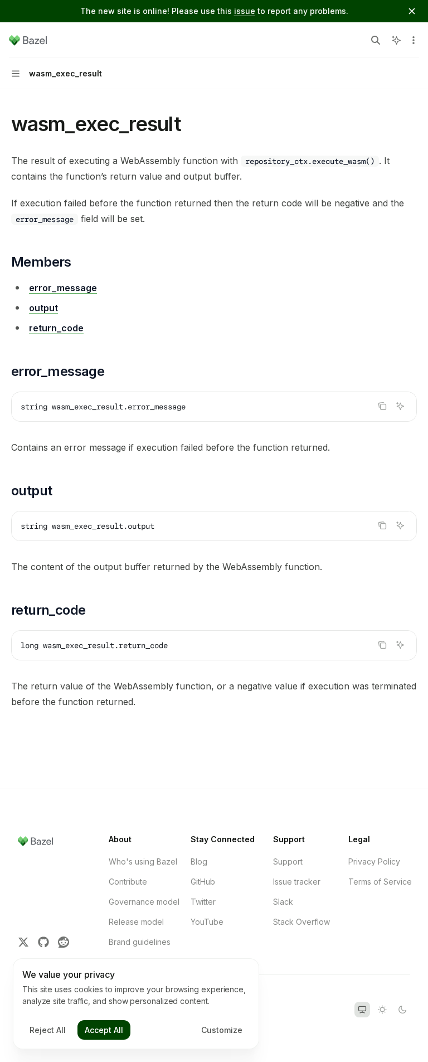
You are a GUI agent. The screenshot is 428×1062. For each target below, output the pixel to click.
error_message (63, 287)
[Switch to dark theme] (402, 1009)
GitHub (203, 881)
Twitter (203, 901)
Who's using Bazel (143, 861)
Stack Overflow (301, 921)
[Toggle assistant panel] (396, 40)
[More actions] (413, 40)
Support (288, 861)
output (43, 307)
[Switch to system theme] (362, 1009)
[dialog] (136, 1004)
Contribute (128, 881)
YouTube (207, 921)
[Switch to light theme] (382, 1009)
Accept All (104, 1030)
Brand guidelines (140, 942)
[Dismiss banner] (412, 11)
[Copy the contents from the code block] (382, 406)
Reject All (48, 1030)
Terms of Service (380, 881)
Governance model (144, 901)
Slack (283, 901)
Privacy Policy (374, 861)
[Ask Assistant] (400, 406)
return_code (56, 328)
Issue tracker (296, 881)
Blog (199, 861)
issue (244, 11)
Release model (136, 921)
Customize (221, 1030)
